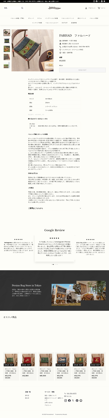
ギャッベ (31, 18)
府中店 (27, 395)
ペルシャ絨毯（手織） (18, 18)
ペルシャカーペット (67, 18)
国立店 (27, 398)
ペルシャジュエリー (52, 23)
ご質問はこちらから (35, 208)
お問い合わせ (49, 402)
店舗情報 (74, 23)
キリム (39, 18)
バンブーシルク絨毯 (51, 18)
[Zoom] (32, 50)
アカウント (48, 405)
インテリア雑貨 (37, 23)
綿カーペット (82, 18)
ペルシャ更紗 (94, 18)
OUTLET (65, 23)
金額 (60, 57)
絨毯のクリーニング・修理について (54, 399)
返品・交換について (51, 395)
